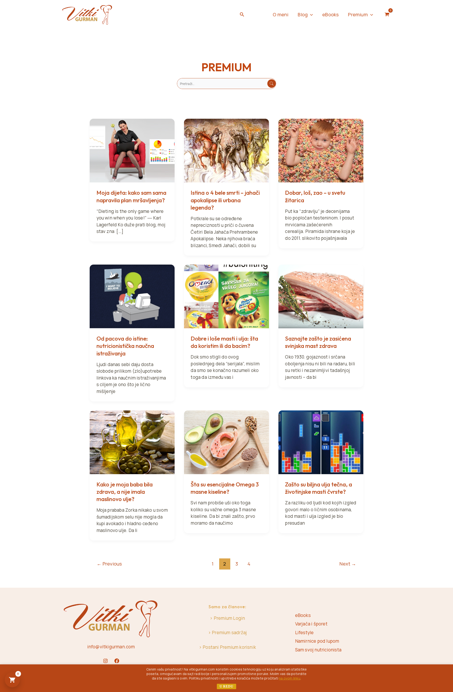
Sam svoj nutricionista (318, 650)
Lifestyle (304, 632)
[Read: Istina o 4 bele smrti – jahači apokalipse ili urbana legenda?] (226, 150)
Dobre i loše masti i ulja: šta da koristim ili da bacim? (224, 342)
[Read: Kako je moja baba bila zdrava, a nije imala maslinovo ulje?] (132, 442)
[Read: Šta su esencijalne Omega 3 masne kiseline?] (226, 442)
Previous (109, 563)
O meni (280, 14)
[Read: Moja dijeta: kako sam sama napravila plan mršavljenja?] (132, 150)
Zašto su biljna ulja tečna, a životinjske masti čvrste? (318, 488)
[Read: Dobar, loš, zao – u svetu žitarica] (320, 150)
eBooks (330, 14)
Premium (358, 14)
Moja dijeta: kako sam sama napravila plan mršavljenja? (131, 196)
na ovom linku (289, 678)
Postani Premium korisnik (229, 647)
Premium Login (229, 618)
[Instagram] (105, 661)
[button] (242, 14)
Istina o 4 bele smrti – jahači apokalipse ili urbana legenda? (225, 200)
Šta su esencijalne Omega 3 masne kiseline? (225, 488)
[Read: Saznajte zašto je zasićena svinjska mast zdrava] (320, 296)
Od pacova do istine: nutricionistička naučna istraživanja (125, 346)
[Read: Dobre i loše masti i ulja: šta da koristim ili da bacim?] (226, 296)
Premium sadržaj (229, 632)
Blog (303, 14)
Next (348, 563)
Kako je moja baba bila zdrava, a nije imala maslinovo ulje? (124, 491)
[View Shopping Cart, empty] (387, 14)
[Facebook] (117, 661)
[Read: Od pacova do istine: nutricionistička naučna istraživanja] (132, 296)
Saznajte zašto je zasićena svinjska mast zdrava (318, 342)
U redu (226, 686)
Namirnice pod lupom (317, 641)
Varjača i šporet (311, 624)
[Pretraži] (271, 83)
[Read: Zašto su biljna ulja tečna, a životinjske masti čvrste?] (320, 442)
